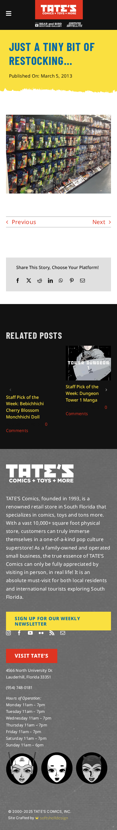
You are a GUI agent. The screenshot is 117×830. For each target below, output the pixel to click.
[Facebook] (17, 281)
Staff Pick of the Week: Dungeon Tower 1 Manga (82, 393)
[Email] (82, 281)
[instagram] (8, 632)
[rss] (52, 632)
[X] (28, 281)
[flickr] (41, 632)
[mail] (62, 632)
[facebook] (19, 632)
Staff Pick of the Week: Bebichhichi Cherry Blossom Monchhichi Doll (25, 407)
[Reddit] (39, 281)
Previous (24, 222)
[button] (10, 389)
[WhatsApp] (61, 281)
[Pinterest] (71, 281)
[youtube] (30, 632)
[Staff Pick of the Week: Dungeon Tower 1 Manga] (88, 349)
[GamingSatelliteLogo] (74, 24)
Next (98, 222)
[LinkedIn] (50, 281)
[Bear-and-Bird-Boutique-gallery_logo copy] (48, 24)
